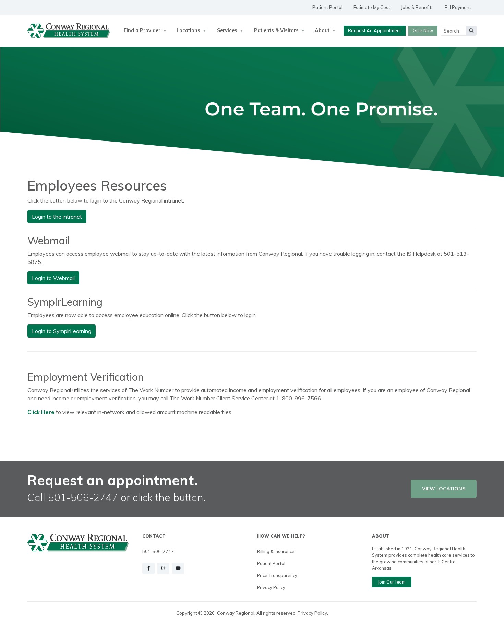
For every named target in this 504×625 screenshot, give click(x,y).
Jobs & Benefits (417, 7)
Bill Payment (458, 7)
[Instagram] (163, 568)
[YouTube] (178, 568)
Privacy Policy (271, 587)
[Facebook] (148, 568)
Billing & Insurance (276, 551)
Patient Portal (327, 7)
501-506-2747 (158, 551)
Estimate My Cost (371, 7)
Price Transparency (277, 575)
